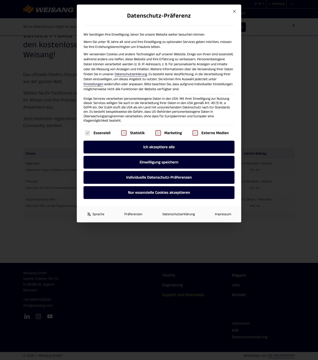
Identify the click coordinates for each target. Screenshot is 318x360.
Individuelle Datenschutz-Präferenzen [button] (159, 177)
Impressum (223, 214)
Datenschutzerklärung (131, 74)
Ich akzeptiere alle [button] (159, 147)
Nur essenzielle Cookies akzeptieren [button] (159, 192)
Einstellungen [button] (93, 84)
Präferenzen (133, 214)
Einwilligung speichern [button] (159, 162)
